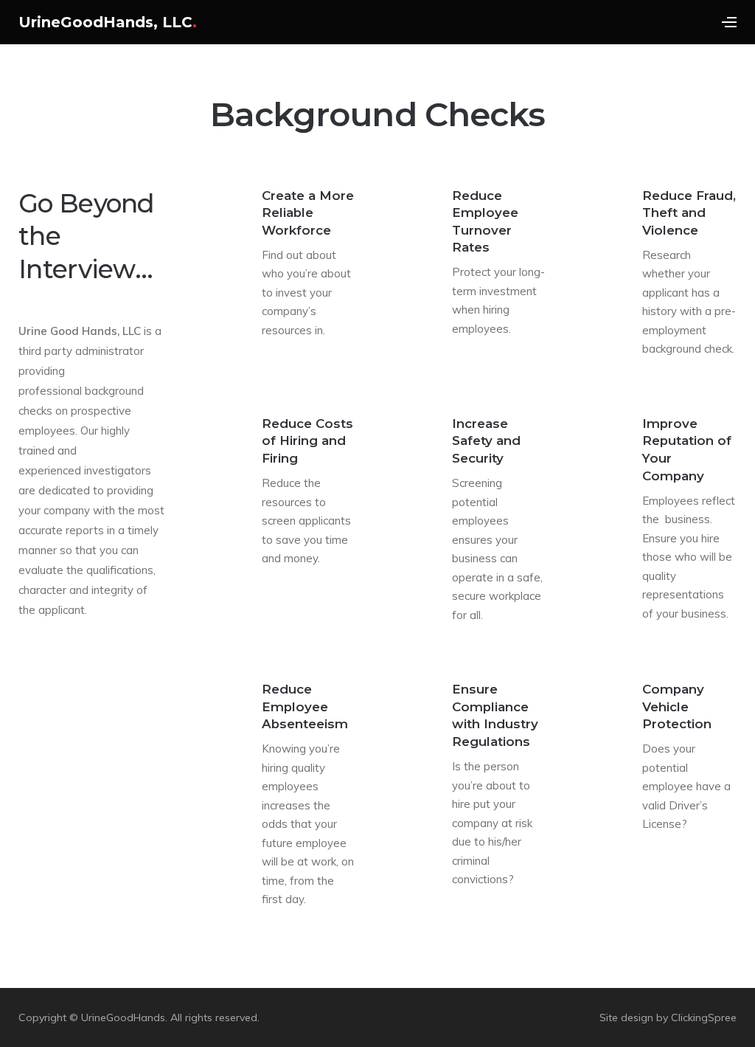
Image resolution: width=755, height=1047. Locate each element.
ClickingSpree (704, 1017)
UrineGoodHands (123, 1017)
